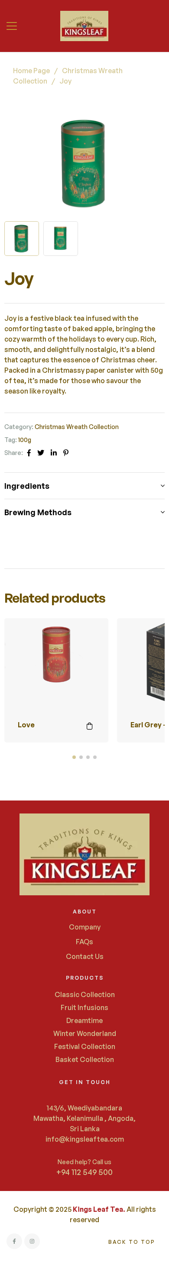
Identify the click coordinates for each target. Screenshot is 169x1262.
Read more (89, 726)
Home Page (31, 70)
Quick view (89, 658)
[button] (12, 26)
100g (24, 439)
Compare (89, 636)
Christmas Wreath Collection (77, 426)
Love (26, 724)
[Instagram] (32, 1241)
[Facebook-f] (14, 1241)
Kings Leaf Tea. (99, 1209)
